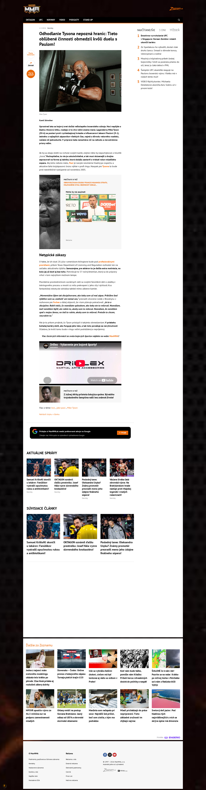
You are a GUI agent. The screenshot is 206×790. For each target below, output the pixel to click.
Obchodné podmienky (73, 768)
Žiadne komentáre (30, 54)
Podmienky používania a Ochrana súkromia (44, 759)
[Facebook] (105, 755)
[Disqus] (80, 598)
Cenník (68, 772)
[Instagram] (110, 755)
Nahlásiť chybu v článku (49, 414)
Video (62, 19)
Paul (71, 163)
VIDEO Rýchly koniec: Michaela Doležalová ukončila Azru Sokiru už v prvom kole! (158, 85)
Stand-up (88, 19)
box (53, 407)
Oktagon (30, 19)
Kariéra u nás (33, 772)
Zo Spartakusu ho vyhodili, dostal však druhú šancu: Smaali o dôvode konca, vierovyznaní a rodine (159, 50)
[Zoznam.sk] (110, 771)
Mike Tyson (72, 407)
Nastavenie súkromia (36, 768)
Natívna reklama (72, 780)
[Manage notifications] (4, 785)
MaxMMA (113, 336)
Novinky (51, 19)
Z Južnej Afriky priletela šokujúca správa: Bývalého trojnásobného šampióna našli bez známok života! (89, 396)
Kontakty (32, 763)
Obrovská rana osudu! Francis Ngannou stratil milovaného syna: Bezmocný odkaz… (85, 183)
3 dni (162, 30)
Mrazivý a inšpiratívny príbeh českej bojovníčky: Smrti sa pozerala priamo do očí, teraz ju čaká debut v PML (160, 62)
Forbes (56, 302)
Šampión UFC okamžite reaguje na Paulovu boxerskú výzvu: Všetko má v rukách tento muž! (159, 73)
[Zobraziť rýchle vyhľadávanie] (179, 20)
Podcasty (74, 19)
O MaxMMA (33, 753)
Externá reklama (72, 763)
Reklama (69, 753)
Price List (69, 776)
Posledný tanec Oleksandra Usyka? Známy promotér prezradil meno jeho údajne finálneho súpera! (92, 487)
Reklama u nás (71, 759)
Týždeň (174, 30)
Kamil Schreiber (46, 120)
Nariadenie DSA (34, 780)
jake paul (61, 407)
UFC (41, 19)
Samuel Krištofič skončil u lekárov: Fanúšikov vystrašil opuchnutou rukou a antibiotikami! (39, 484)
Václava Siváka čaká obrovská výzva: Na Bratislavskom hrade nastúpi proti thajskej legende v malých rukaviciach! (120, 487)
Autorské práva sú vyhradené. (113, 764)
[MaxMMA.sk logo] (32, 9)
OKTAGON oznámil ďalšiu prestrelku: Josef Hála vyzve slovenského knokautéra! (66, 484)
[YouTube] (115, 755)
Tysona (105, 166)
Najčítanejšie (146, 30)
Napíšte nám (33, 776)
